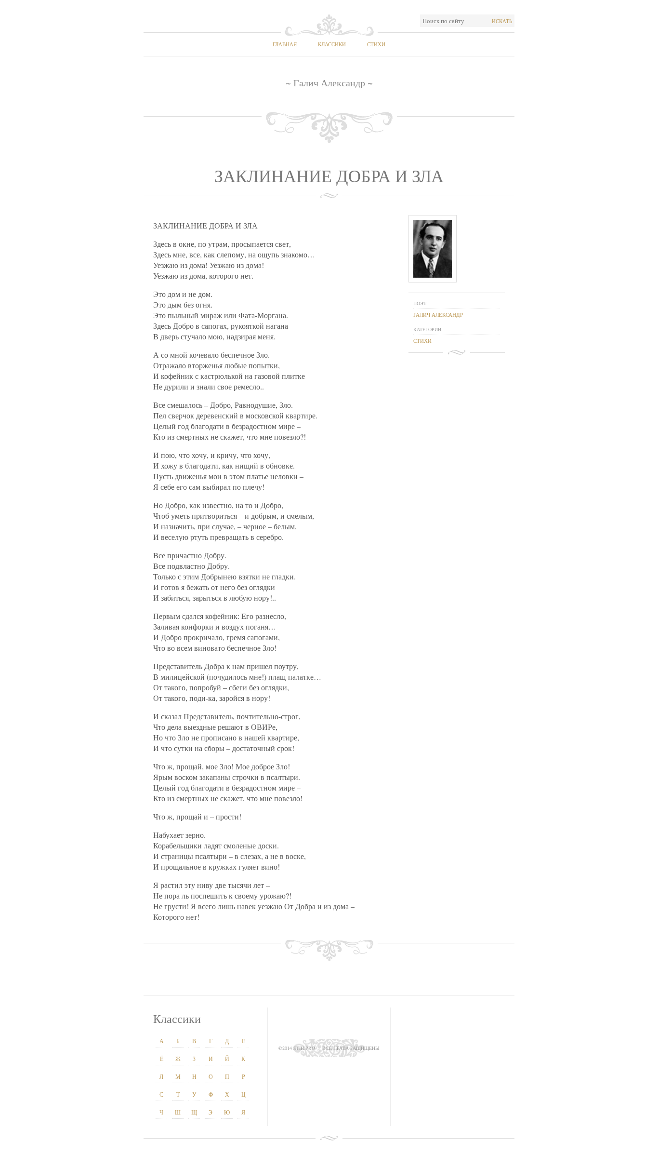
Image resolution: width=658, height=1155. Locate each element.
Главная (285, 44)
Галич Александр (438, 314)
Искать (502, 21)
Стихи (376, 44)
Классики (332, 44)
